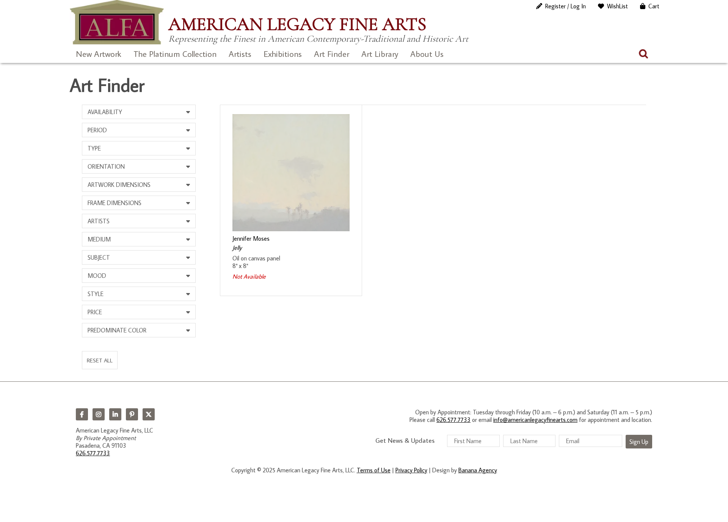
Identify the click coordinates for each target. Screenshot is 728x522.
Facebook (82, 414)
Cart (653, 6)
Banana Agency (477, 470)
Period (97, 130)
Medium (99, 239)
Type (94, 148)
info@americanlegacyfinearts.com (535, 419)
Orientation (106, 166)
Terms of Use (374, 470)
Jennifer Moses (251, 238)
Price (95, 312)
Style (96, 294)
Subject (99, 257)
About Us (427, 53)
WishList (617, 6)
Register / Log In (565, 6)
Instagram (99, 414)
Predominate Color (117, 330)
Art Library (379, 53)
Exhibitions (283, 53)
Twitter (149, 414)
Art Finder (331, 53)
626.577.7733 (93, 453)
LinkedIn (115, 414)
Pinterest (132, 414)
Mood (97, 275)
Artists (240, 53)
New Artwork (98, 53)
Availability (105, 112)
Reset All (100, 360)
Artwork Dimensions (119, 184)
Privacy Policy (411, 470)
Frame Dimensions (114, 203)
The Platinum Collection (175, 53)
